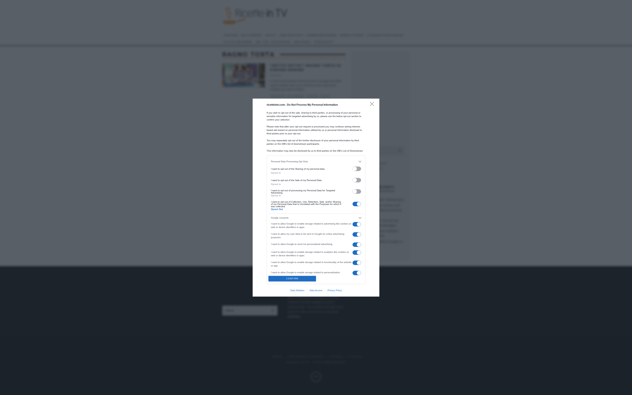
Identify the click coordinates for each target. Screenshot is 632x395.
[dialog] (316, 198)
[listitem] (316, 161)
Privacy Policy (335, 290)
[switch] (357, 169)
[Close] (373, 105)
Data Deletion (297, 290)
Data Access (316, 290)
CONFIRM (292, 278)
